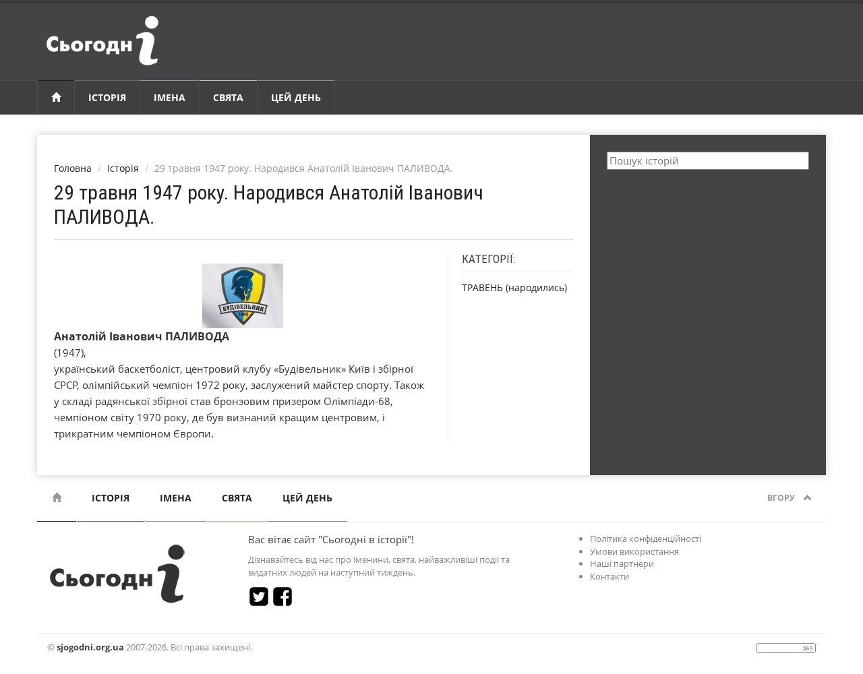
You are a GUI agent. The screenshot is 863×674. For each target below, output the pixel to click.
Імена (169, 97)
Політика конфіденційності (645, 538)
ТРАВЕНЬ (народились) (514, 287)
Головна (73, 168)
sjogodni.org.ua (90, 647)
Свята (228, 97)
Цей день (296, 97)
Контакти (609, 576)
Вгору (782, 497)
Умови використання (634, 551)
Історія (107, 97)
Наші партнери (622, 563)
